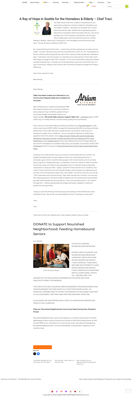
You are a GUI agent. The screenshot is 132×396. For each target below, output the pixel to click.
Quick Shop (34, 2)
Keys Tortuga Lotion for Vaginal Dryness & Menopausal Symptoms (86, 362)
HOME (24, 2)
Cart (109, 2)
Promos (56, 2)
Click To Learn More (42, 347)
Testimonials (79, 2)
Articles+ (65, 2)
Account (101, 2)
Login (94, 6)
